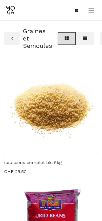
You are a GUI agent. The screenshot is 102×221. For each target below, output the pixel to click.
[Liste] (85, 38)
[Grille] (67, 38)
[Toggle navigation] (91, 10)
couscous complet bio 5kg (33, 162)
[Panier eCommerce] (76, 10)
